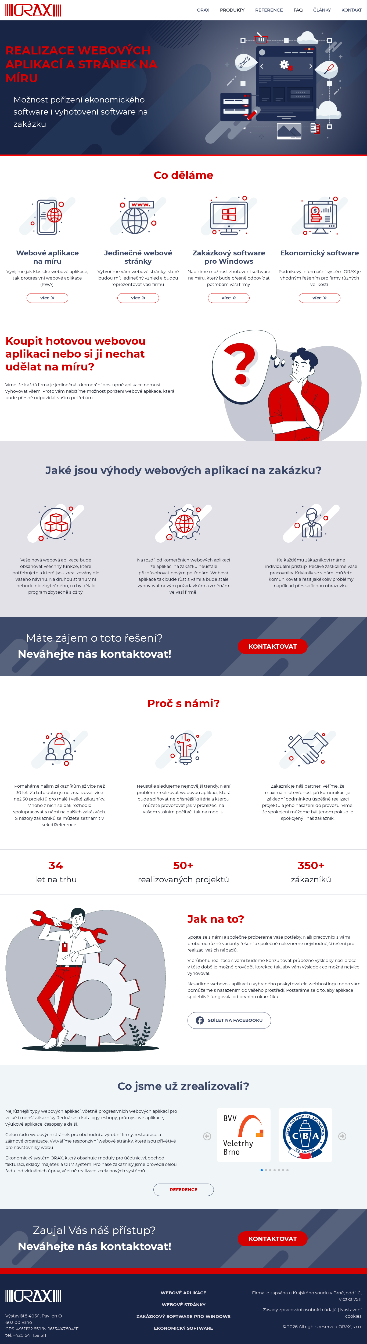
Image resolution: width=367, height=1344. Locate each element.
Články (322, 10)
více (45, 298)
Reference (269, 10)
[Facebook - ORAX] (229, 1020)
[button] (342, 1142)
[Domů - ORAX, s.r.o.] (33, 10)
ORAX (203, 10)
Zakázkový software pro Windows (183, 1316)
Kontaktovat (273, 647)
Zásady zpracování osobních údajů (300, 1310)
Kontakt (351, 10)
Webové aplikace (183, 1293)
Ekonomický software (183, 1328)
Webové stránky (184, 1305)
